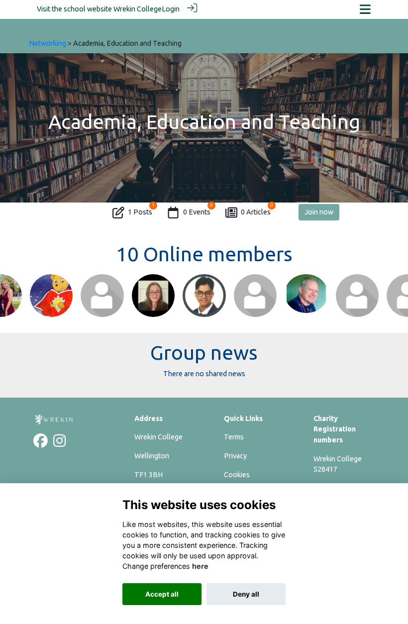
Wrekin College (137, 9)
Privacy (235, 456)
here (200, 566)
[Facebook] (40, 443)
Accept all (162, 594)
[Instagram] (59, 443)
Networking (47, 43)
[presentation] (13, 309)
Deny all (246, 594)
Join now (319, 212)
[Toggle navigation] (365, 9)
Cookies (237, 475)
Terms (234, 437)
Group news (204, 352)
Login (171, 9)
